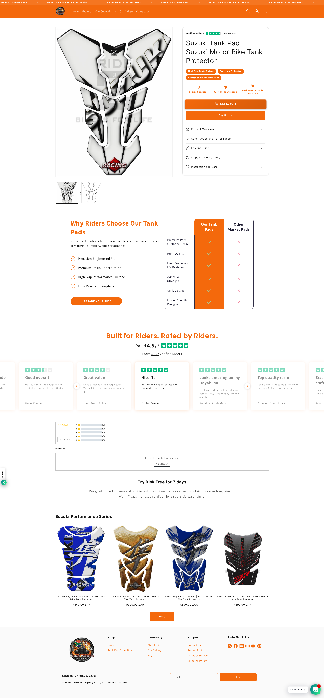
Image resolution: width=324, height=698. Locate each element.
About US (153, 645)
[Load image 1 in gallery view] (67, 193)
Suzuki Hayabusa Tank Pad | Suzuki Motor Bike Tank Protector (81, 598)
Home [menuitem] (75, 11)
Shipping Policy (197, 661)
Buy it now (225, 115)
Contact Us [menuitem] (143, 11)
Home (111, 645)
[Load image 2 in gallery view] (90, 193)
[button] (248, 11)
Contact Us (194, 645)
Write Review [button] (65, 439)
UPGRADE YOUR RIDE (96, 301)
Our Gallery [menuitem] (126, 11)
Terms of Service (198, 655)
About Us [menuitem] (87, 11)
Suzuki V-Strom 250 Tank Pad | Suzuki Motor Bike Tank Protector (242, 598)
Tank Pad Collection (120, 650)
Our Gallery (154, 650)
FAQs (151, 655)
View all (162, 616)
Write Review (162, 463)
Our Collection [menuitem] (104, 11)
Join (238, 677)
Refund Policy (196, 650)
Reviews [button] (60, 448)
